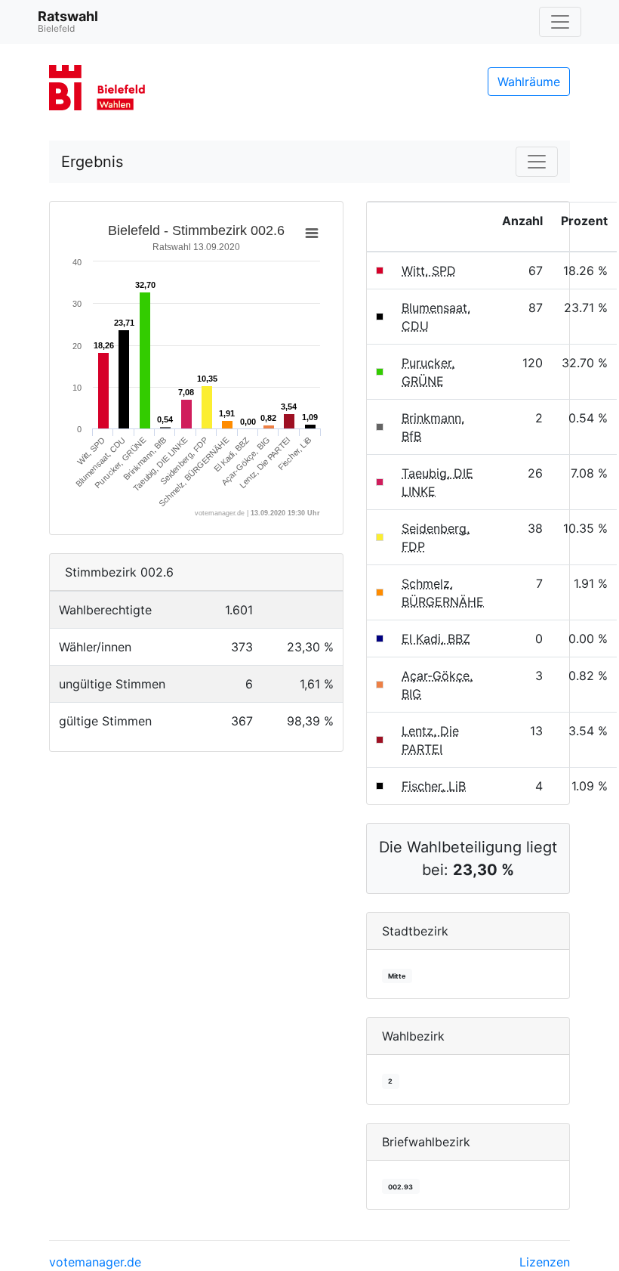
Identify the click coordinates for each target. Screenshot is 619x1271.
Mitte (396, 976)
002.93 (400, 1187)
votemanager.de (95, 1261)
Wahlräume (528, 81)
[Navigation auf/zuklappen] (560, 22)
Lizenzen (544, 1261)
